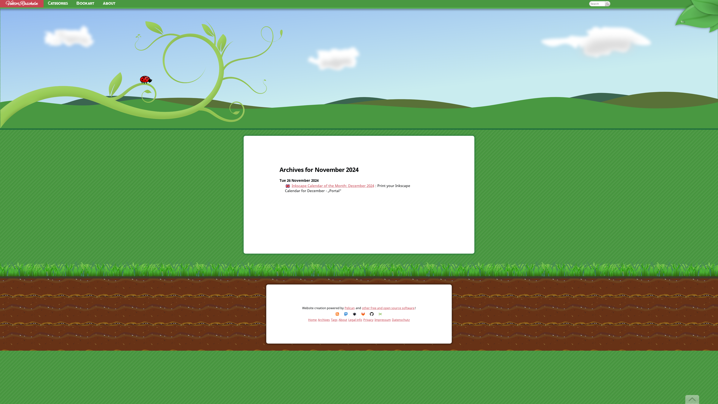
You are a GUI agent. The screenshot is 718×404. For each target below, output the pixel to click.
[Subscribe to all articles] (337, 314)
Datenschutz (401, 320)
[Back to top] (692, 399)
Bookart (85, 3)
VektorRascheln (22, 3)
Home (312, 320)
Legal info (355, 320)
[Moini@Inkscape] (355, 314)
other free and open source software (388, 308)
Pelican (350, 308)
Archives (324, 320)
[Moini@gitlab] (363, 314)
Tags (334, 320)
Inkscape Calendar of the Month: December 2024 (333, 185)
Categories (58, 3)
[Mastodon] (346, 314)
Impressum (383, 320)
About (109, 3)
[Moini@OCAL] (380, 314)
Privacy (368, 320)
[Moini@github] (372, 314)
